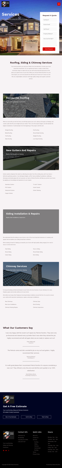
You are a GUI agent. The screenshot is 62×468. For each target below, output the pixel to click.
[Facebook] (3, 450)
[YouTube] (6, 450)
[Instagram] (8, 450)
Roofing (36, 442)
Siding (35, 444)
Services (35, 439)
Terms (34, 452)
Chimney (36, 446)
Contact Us (35, 437)
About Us (35, 435)
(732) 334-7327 (21, 441)
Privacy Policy (36, 454)
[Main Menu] (58, 4)
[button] (11, 417)
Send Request (49, 49)
